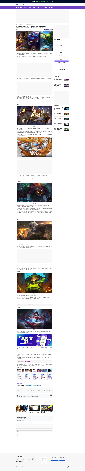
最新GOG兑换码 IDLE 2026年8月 (21, 411)
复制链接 (39, 385)
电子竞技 (30, 4)
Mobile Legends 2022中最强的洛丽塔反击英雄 (28, 304)
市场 (33, 457)
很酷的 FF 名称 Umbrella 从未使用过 (34, 412)
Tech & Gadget (56, 109)
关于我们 (33, 459)
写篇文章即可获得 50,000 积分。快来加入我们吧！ (58, 79)
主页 (16, 24)
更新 (43, 4)
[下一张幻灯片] (51, 402)
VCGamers (22, 466)
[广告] (42, 16)
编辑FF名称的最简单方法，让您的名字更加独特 (46, 412)
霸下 (37, 246)
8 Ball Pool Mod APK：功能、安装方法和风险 (58, 113)
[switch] (68, 4)
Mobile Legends (19, 383)
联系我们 (33, 460)
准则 (68, 466)
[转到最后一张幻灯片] (50, 402)
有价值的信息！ (42, 1)
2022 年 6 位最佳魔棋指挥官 (25, 361)
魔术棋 (47, 53)
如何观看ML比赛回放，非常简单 (58, 118)
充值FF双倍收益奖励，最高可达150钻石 (58, 85)
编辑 (33, 458)
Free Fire (55, 130)
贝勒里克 (21, 205)
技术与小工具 (35, 4)
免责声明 (68, 467)
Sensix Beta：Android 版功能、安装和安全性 (58, 108)
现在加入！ (58, 460)
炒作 (39, 4)
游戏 (26, 4)
